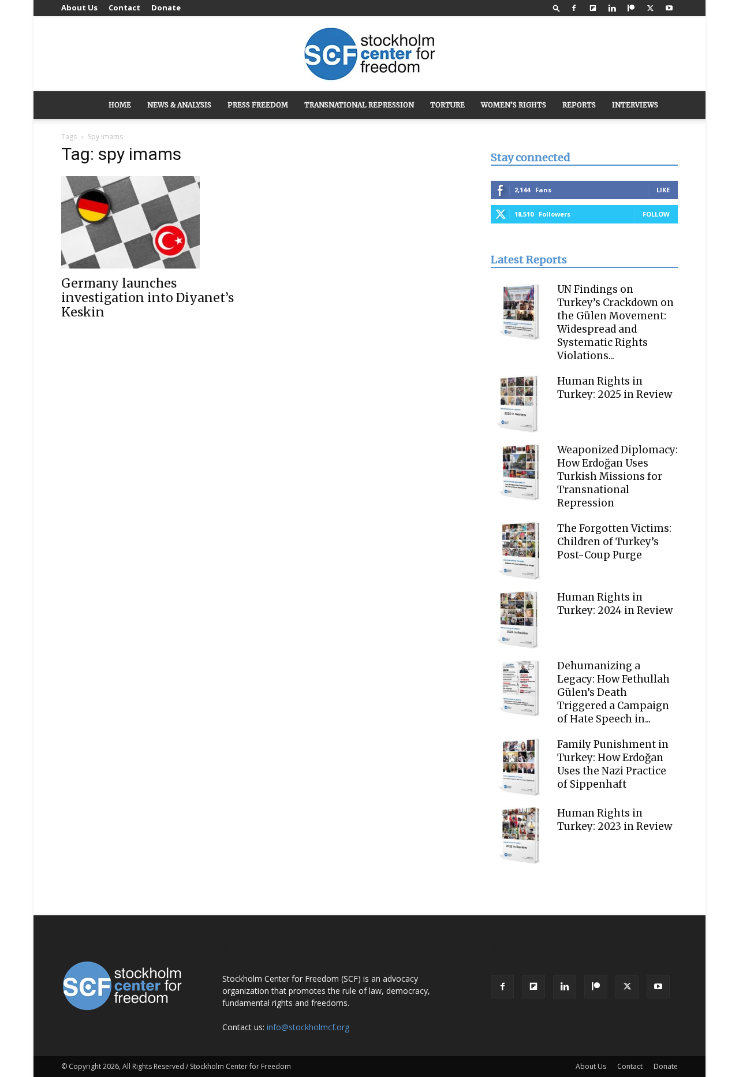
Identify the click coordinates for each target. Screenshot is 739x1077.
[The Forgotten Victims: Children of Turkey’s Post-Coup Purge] (519, 551)
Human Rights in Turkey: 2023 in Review (614, 820)
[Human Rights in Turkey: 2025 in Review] (519, 404)
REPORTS (579, 104)
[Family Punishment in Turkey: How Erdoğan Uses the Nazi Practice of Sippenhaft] (519, 767)
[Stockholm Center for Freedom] (369, 55)
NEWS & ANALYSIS (179, 104)
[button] (556, 7)
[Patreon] (631, 8)
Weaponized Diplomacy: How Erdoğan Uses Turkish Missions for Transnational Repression (617, 476)
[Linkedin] (612, 8)
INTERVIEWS (635, 104)
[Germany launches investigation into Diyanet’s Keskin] (154, 222)
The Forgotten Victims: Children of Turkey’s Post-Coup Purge (614, 541)
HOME (120, 104)
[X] (650, 8)
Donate (166, 7)
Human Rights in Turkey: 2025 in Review (614, 388)
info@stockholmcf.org (308, 1027)
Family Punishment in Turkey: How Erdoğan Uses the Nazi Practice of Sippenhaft (613, 764)
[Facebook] (574, 8)
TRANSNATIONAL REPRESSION (359, 104)
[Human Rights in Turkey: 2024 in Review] (519, 620)
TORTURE (447, 104)
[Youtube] (669, 8)
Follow (656, 214)
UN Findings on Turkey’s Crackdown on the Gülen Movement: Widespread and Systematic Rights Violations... (615, 322)
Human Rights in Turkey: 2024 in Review (615, 604)
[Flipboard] (593, 8)
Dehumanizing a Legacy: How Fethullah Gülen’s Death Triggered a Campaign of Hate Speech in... (613, 692)
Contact (124, 7)
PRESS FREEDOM (257, 104)
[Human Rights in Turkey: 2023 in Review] (519, 835)
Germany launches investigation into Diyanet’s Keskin (147, 297)
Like (663, 189)
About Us (79, 7)
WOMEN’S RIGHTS (513, 104)
